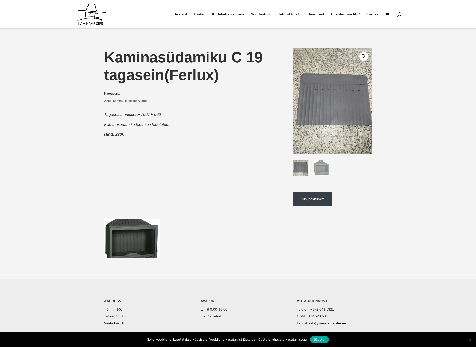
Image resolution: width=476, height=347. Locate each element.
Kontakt (373, 14)
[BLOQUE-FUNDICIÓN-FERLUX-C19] (132, 257)
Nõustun (320, 339)
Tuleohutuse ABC (345, 14)
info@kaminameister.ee (327, 323)
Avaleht (181, 14)
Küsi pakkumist (312, 199)
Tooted (200, 14)
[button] (363, 56)
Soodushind (261, 14)
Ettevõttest (314, 14)
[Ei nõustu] (469, 339)
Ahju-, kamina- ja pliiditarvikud (125, 101)
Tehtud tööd (288, 14)
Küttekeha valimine (228, 14)
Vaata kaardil (114, 323)
